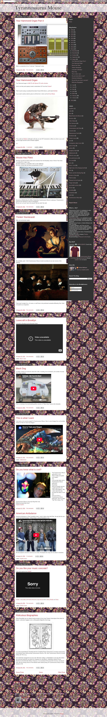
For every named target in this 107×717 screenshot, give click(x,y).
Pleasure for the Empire (75, 180)
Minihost (26, 139)
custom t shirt (78, 259)
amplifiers (71, 108)
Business (71, 118)
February (74, 95)
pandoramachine (82, 258)
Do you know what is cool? (28, 469)
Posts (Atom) (44, 677)
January (74, 97)
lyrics (70, 163)
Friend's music (23, 558)
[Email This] (37, 70)
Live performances (73, 158)
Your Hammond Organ (26, 80)
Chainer (49, 86)
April (73, 91)
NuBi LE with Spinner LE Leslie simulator (38, 83)
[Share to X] (40, 70)
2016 (72, 38)
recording (71, 190)
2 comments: (29, 556)
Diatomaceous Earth (74, 133)
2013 (72, 44)
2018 (72, 34)
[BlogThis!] (38, 70)
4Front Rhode (51, 94)
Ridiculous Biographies (27, 615)
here (77, 233)
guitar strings (72, 145)
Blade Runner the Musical (75, 116)
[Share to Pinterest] (43, 70)
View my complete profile (83, 269)
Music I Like (23, 358)
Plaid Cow (71, 177)
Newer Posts (20, 672)
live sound (71, 160)
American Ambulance (26, 513)
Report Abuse (73, 202)
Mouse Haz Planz (24, 157)
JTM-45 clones (72, 155)
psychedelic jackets (74, 185)
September (75, 57)
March (74, 93)
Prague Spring (72, 182)
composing (71, 125)
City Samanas (72, 123)
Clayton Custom (20, 504)
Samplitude (72, 192)
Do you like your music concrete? (32, 568)
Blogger (62, 713)
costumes (71, 130)
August (74, 59)
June (73, 87)
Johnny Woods (49, 599)
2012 (72, 47)
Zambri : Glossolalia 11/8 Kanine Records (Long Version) (29, 599)
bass (70, 113)
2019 (72, 32)
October (74, 55)
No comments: (30, 70)
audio (70, 111)
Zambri (29, 571)
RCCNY (71, 187)
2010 (72, 100)
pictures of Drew (73, 175)
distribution (71, 135)
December (74, 50)
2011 (72, 49)
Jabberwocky (23, 459)
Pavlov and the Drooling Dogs (76, 172)
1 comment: (29, 147)
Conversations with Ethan (75, 128)
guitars (70, 148)
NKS (70, 170)
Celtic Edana (72, 121)
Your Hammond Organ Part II (30, 20)
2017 (72, 36)
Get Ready (24, 697)
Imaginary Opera (73, 150)
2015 (72, 40)
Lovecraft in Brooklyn (26, 320)
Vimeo (56, 599)
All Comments (74, 290)
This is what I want (25, 418)
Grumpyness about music (75, 143)
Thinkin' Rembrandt (25, 217)
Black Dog (21, 368)
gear (70, 140)
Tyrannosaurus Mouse (38, 7)
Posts (72, 287)
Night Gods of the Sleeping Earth (77, 168)
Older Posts (61, 672)
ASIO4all (55, 91)
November (74, 53)
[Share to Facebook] (41, 70)
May (73, 89)
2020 (72, 30)
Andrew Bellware (82, 267)
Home (41, 672)
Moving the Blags (20, 681)
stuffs (70, 195)
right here (77, 235)
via (16, 143)
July (73, 85)
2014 (72, 42)
